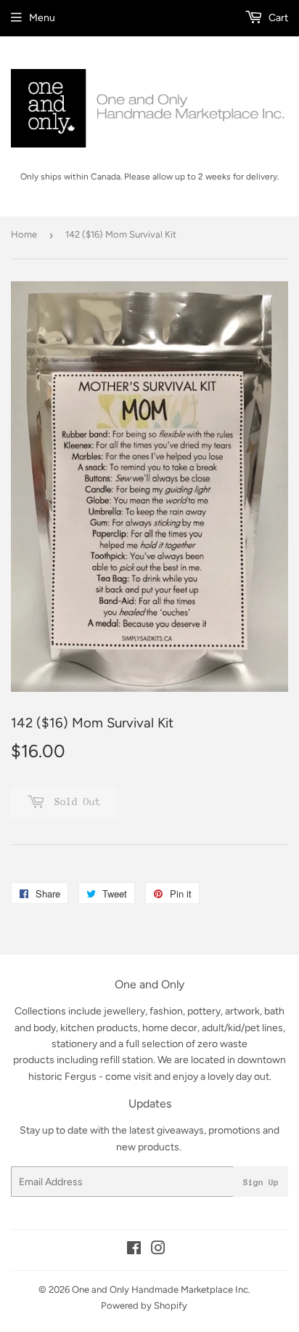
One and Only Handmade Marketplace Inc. (161, 1289)
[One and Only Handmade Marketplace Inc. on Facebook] (134, 1250)
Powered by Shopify (144, 1305)
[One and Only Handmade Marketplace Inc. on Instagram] (158, 1250)
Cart (277, 18)
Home (24, 234)
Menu (42, 18)
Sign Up (261, 1182)
